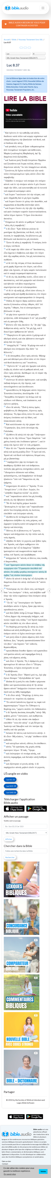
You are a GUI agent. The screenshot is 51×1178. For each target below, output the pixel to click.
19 (4, 334)
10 (4, 228)
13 (4, 262)
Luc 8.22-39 (10, 786)
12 (4, 249)
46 (4, 674)
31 (4, 496)
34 (4, 530)
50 (4, 712)
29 (4, 461)
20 (4, 345)
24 (4, 389)
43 (4, 636)
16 (4, 300)
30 (4, 485)
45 (4, 660)
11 (4, 242)
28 (4, 448)
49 (4, 701)
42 (4, 626)
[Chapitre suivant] (49, 591)
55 (4, 753)
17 (4, 314)
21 (4, 355)
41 (4, 612)
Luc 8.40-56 (10, 792)
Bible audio (37, 1129)
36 (4, 557)
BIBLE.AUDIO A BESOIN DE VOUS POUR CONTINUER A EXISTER (27, 24)
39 (4, 588)
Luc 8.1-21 (10, 779)
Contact (5, 1164)
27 (4, 434)
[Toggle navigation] (43, 8)
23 (4, 379)
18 (4, 324)
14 (4, 276)
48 (4, 694)
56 (4, 763)
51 (4, 719)
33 (4, 516)
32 (4, 502)
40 (4, 602)
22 (4, 365)
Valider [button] (43, 1171)
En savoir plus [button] (10, 1174)
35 (4, 540)
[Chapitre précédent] (2, 591)
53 (4, 742)
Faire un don (6, 1161)
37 (4, 564)
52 (4, 732)
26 (4, 424)
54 (4, 746)
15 (4, 290)
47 (4, 681)
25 (4, 406)
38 (4, 578)
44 (4, 650)
